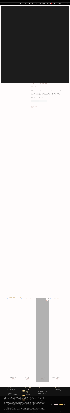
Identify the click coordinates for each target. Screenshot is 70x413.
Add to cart (42, 101)
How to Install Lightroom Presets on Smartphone (42, 392)
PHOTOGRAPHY (32, 0)
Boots (34, 107)
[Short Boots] (27, 380)
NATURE (45, 0)
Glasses (37, 107)
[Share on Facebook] (31, 110)
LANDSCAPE (41, 0)
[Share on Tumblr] (38, 110)
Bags (36, 106)
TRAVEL (37, 0)
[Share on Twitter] (33, 110)
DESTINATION (50, 0)
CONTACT (55, 0)
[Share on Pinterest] (39, 110)
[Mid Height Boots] (56, 380)
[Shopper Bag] (13, 380)
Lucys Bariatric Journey (42, 389)
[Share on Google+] (34, 110)
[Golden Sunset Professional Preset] (23, 395)
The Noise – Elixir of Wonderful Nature (42, 396)
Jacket (39, 107)
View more (6, 412)
